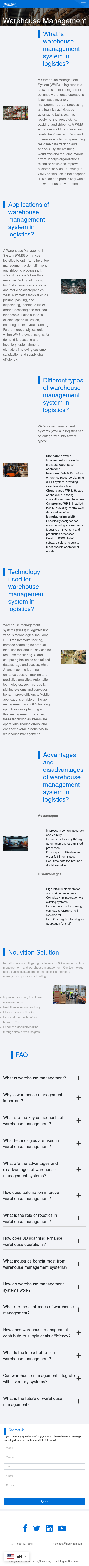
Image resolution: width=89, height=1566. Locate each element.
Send (44, 1501)
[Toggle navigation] (83, 4)
